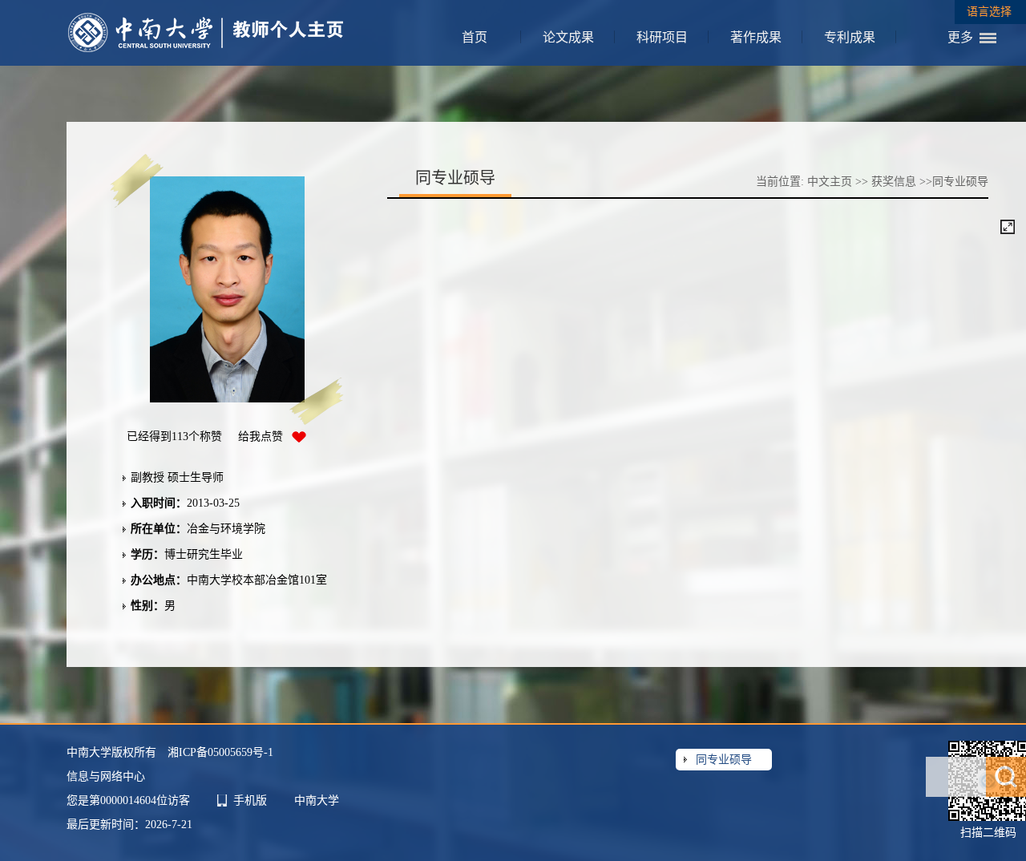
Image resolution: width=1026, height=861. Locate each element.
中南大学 (316, 800)
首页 (474, 37)
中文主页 (829, 182)
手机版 (250, 800)
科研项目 (662, 37)
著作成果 (756, 37)
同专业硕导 (724, 760)
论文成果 (568, 37)
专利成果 (849, 37)
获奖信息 (893, 182)
